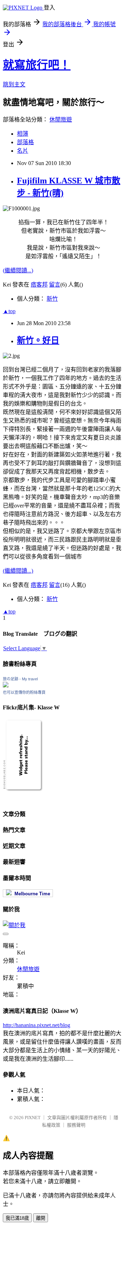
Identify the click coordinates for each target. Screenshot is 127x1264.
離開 (40, 1218)
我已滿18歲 (17, 1218)
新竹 (52, 299)
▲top (9, 311)
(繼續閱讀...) (18, 270)
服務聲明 (76, 1125)
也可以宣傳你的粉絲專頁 (24, 692)
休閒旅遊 (60, 120)
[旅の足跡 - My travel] (5, 685)
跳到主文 (14, 84)
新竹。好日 (38, 340)
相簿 (22, 134)
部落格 (25, 142)
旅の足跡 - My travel (20, 679)
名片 (22, 151)
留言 (54, 285)
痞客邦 (39, 285)
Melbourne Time (31, 893)
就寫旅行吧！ (37, 64)
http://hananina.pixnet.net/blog (36, 1025)
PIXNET (33, 1117)
